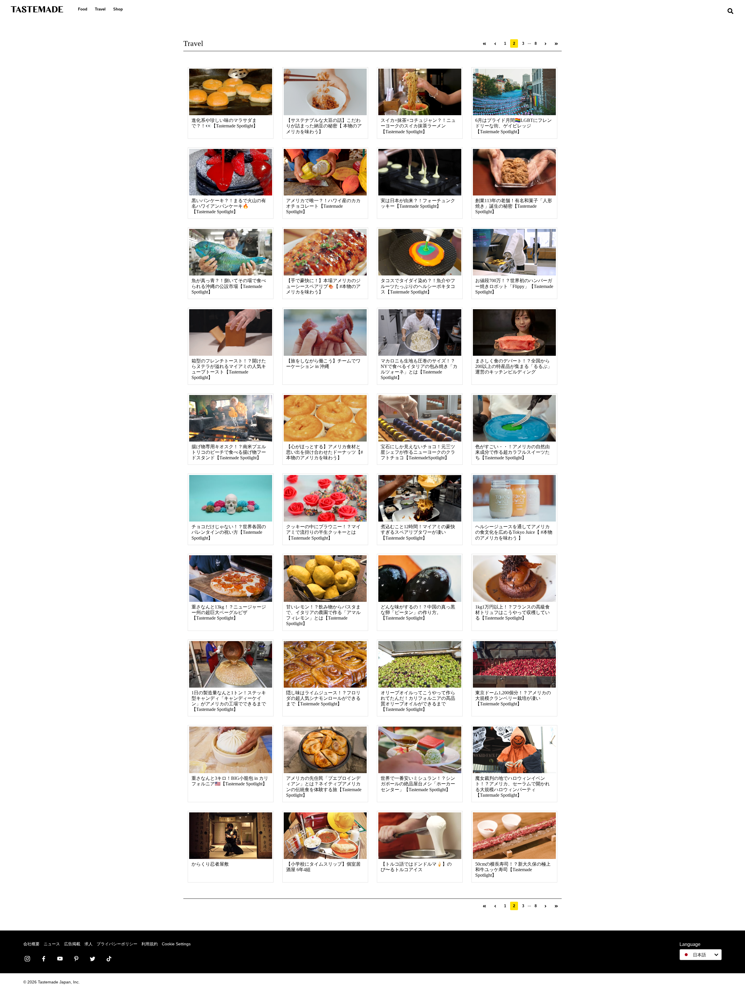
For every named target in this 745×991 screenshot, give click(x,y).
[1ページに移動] (484, 43)
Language (690, 944)
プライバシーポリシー (117, 944)
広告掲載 (72, 944)
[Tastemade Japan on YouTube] (60, 959)
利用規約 (149, 944)
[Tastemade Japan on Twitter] (92, 959)
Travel (100, 9)
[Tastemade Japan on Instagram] (27, 959)
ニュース (52, 944)
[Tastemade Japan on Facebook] (44, 959)
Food (82, 9)
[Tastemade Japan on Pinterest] (76, 959)
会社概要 (31, 944)
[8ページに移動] (556, 43)
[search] (730, 11)
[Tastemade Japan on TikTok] (109, 959)
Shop (118, 9)
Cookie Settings (176, 944)
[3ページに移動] (545, 43)
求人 (88, 944)
